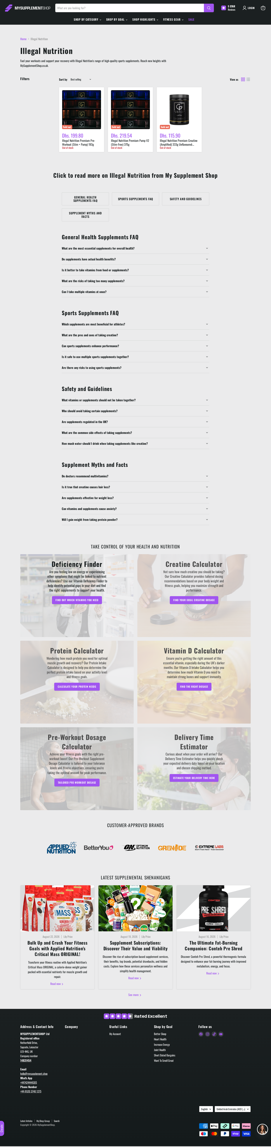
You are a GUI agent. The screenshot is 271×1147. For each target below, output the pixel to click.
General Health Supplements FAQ (85, 199)
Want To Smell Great (164, 1060)
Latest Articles (26, 1121)
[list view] (248, 79)
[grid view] (243, 79)
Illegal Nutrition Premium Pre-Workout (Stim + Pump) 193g (78, 142)
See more (133, 994)
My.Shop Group (43, 1121)
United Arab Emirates (231, 1109)
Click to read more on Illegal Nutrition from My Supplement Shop (135, 175)
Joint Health (160, 1050)
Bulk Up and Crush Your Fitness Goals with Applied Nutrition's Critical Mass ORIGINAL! (57, 948)
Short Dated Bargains (164, 1055)
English (204, 1109)
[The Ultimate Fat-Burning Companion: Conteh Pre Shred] (214, 908)
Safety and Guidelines (186, 199)
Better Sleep (160, 1034)
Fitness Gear (172, 19)
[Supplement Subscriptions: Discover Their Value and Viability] (135, 908)
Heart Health (160, 1039)
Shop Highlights (144, 19)
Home (23, 39)
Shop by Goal (116, 19)
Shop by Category (86, 19)
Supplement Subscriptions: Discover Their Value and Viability (135, 945)
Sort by (63, 79)
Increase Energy (162, 1044)
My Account (115, 1034)
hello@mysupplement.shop (34, 1073)
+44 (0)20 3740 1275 (30, 1091)
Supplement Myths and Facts (85, 215)
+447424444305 (28, 1082)
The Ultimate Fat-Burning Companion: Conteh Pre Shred (213, 945)
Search (57, 1121)
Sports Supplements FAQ (135, 199)
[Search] (209, 8)
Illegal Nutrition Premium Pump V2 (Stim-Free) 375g (130, 142)
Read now (55, 983)
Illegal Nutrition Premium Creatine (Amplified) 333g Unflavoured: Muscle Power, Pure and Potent (178, 144)
